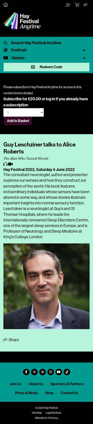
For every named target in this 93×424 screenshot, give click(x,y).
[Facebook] (26, 370)
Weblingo (53, 418)
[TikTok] (67, 370)
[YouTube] (59, 370)
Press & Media (26, 393)
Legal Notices (53, 412)
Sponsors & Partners (67, 384)
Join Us (15, 384)
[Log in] (68, 5)
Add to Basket (18, 121)
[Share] (86, 5)
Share (13, 340)
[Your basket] (77, 5)
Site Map (37, 412)
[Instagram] (50, 370)
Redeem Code (50, 67)
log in (50, 98)
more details (23, 93)
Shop (49, 393)
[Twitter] (34, 370)
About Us (36, 384)
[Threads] (42, 370)
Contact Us (69, 393)
